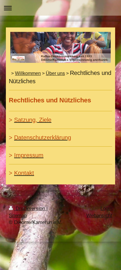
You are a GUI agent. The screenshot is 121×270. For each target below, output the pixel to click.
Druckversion (30, 208)
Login (106, 208)
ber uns (57, 73)
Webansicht (99, 215)
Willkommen (28, 73)
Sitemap (18, 215)
